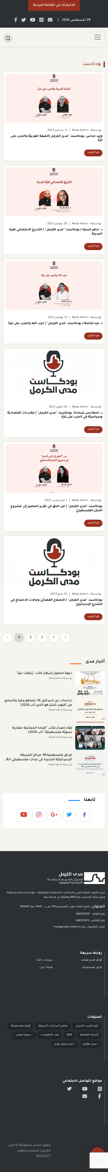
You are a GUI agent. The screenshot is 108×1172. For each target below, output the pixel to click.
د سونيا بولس (24, 1035)
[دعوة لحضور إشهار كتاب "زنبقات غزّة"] (90, 683)
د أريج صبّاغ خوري (64, 1044)
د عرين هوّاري (91, 1044)
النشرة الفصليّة (89, 1035)
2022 (69, 1035)
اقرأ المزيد (93, 152)
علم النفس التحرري (87, 1026)
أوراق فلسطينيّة (20, 1026)
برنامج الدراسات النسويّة (53, 1026)
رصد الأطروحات (49, 1035)
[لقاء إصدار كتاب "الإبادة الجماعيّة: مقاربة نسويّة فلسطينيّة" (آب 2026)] (90, 738)
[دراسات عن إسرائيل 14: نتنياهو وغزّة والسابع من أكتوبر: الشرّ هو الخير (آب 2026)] (90, 710)
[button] (54, 5)
